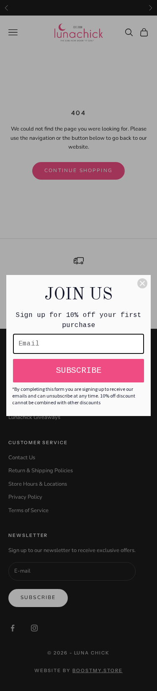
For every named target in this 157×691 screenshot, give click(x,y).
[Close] (142, 283)
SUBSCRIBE (78, 370)
